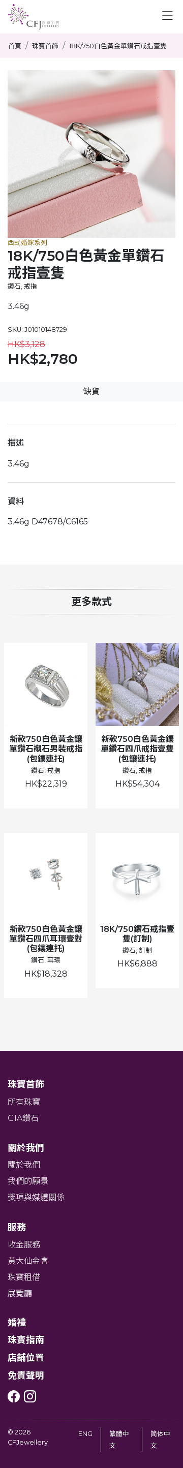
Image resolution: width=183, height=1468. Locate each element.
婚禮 (17, 1322)
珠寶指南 (26, 1339)
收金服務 (24, 1245)
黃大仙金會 (28, 1261)
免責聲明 (26, 1375)
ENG (85, 1434)
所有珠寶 (24, 1102)
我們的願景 (28, 1181)
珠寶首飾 (45, 46)
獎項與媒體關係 (36, 1197)
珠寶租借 (24, 1277)
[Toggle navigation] (167, 16)
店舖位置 (26, 1357)
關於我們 (24, 1165)
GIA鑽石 (23, 1118)
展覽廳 (20, 1293)
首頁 (14, 46)
